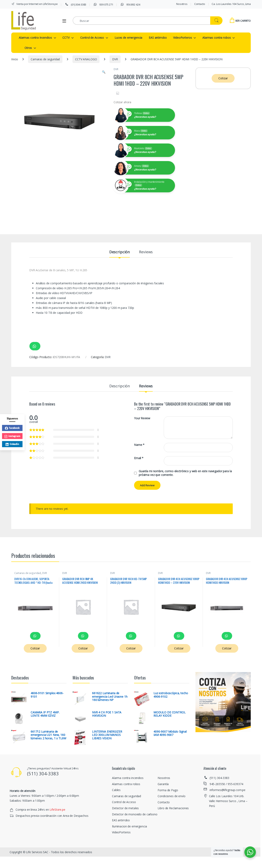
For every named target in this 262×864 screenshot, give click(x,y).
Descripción (119, 252)
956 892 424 (133, 4)
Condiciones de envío (171, 796)
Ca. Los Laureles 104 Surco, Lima (231, 4)
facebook (14, 427)
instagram (14, 435)
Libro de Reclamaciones (173, 808)
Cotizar (223, 78)
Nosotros (181, 4)
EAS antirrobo (158, 37)
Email (138, 458)
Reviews (146, 252)
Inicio (14, 59)
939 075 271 (106, 4)
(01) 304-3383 (78, 4)
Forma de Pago (168, 790)
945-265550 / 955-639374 (226, 784)
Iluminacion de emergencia (129, 826)
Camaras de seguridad (45, 59)
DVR (115, 59)
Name (139, 445)
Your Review (142, 418)
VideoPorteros (182, 37)
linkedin (14, 443)
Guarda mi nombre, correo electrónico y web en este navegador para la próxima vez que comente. (185, 473)
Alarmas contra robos (216, 37)
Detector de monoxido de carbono (134, 814)
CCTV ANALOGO (86, 59)
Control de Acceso (92, 37)
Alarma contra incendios (127, 778)
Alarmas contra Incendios (35, 37)
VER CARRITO (243, 20)
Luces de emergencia (128, 37)
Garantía (163, 784)
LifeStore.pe (57, 809)
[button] (103, 71)
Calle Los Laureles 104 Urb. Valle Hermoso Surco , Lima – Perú (228, 801)
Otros (28, 48)
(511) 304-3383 (219, 778)
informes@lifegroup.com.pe (228, 790)
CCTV (65, 37)
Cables (116, 790)
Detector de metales (125, 808)
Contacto (199, 4)
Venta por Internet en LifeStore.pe (37, 4)
